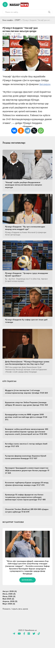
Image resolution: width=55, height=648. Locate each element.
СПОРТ (17, 20)
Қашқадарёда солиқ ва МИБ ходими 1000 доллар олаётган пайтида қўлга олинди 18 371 (26, 416)
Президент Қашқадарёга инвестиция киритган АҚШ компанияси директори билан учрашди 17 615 (26, 470)
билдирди (44, 84)
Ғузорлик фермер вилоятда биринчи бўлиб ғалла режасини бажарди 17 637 (25, 457)
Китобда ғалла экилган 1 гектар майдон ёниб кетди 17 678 (26, 445)
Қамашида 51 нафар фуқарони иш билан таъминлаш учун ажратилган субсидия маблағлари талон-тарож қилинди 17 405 (25, 497)
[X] (34, 131)
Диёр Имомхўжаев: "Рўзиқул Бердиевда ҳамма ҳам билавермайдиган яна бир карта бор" (27, 363)
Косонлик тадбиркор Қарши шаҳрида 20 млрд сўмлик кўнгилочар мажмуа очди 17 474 (26, 484)
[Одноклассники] (21, 131)
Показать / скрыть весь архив (15, 609)
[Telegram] (27, 131)
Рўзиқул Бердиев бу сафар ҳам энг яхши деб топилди (26, 321)
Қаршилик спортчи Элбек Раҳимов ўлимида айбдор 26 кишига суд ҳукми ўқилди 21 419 (26, 403)
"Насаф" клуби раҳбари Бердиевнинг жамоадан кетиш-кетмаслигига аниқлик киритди (23, 184)
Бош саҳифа (8, 20)
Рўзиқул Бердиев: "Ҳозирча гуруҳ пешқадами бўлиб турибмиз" (26, 274)
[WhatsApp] (41, 131)
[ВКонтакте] (14, 131)
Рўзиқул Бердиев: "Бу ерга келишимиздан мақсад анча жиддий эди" (25, 228)
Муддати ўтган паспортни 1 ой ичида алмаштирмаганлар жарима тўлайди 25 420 (26, 391)
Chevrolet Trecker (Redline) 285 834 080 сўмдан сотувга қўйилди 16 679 (26, 510)
